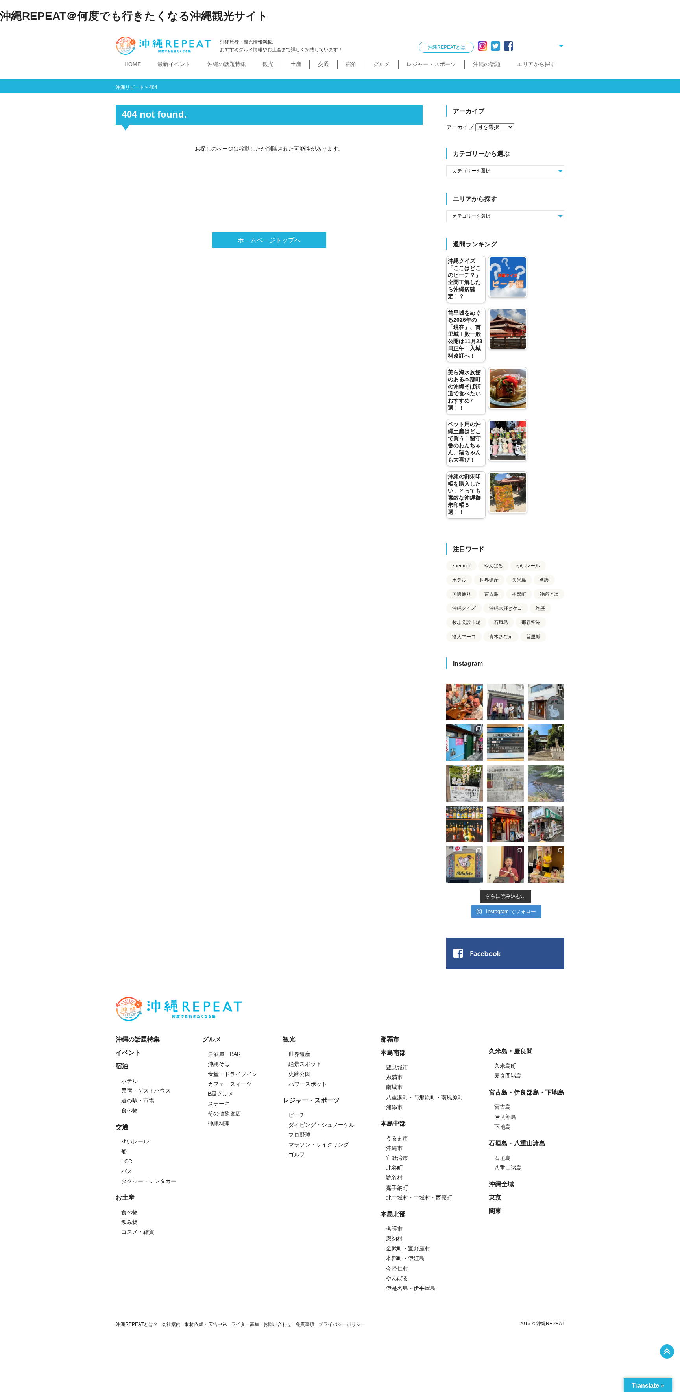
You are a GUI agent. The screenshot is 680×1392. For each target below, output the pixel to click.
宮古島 (491, 594)
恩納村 (394, 1238)
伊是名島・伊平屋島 (411, 1288)
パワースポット (307, 1084)
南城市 (394, 1087)
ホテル (459, 580)
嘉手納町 (397, 1188)
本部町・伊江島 (405, 1258)
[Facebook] (508, 46)
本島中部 (393, 1123)
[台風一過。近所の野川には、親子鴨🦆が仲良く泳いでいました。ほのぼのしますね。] (546, 783)
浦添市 (394, 1107)
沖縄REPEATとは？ (137, 1324)
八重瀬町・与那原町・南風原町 (424, 1097)
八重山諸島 (508, 1168)
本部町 (519, 594)
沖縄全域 (501, 1184)
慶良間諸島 (508, 1076)
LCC (126, 1161)
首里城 (533, 636)
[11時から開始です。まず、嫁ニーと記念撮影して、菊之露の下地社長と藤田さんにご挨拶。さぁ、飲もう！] (464, 864)
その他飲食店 (224, 1113)
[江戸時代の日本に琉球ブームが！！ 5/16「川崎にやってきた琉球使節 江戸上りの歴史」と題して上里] (505, 864)
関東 (495, 1210)
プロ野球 (299, 1135)
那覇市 (390, 1039)
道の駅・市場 (137, 1100)
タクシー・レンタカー (148, 1181)
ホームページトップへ (269, 240)
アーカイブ (460, 127)
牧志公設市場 (466, 622)
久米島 (519, 580)
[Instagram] (482, 46)
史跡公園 (299, 1074)
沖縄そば (549, 594)
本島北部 (393, 1214)
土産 (295, 64)
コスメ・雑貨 (137, 1232)
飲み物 (129, 1222)
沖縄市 (394, 1148)
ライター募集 (245, 1324)
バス (126, 1171)
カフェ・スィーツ (230, 1084)
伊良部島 (505, 1117)
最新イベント (173, 64)
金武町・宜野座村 (408, 1248)
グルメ (381, 64)
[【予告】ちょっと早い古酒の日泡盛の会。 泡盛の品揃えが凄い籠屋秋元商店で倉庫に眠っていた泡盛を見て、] (505, 702)
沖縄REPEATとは (446, 47)
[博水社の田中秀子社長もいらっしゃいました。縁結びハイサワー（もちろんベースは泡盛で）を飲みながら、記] (546, 864)
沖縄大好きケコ (505, 608)
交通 (323, 64)
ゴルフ (296, 1154)
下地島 (502, 1127)
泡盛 (540, 608)
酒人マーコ (464, 636)
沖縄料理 (219, 1124)
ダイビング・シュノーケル (321, 1125)
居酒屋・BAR (224, 1054)
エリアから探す (536, 64)
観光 (267, 64)
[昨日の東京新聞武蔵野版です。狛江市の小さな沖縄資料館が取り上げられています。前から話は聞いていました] (505, 783)
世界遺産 (489, 580)
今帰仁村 (397, 1268)
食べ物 (129, 1110)
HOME (132, 64)
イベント (128, 1052)
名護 (544, 580)
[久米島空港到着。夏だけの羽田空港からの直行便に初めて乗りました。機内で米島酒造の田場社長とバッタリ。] (505, 742)
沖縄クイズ (464, 608)
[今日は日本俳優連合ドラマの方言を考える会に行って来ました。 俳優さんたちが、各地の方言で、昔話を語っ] (464, 783)
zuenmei (461, 566)
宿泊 (351, 64)
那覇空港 (530, 622)
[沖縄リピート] (165, 46)
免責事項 (305, 1324)
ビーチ (296, 1115)
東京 (495, 1197)
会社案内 (171, 1324)
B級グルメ (220, 1094)
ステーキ (219, 1103)
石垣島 (501, 622)
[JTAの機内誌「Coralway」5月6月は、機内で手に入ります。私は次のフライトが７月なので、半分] (464, 824)
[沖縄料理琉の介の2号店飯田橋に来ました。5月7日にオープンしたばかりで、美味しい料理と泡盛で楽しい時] (505, 824)
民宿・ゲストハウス (146, 1090)
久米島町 (505, 1066)
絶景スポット (305, 1064)
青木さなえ (501, 636)
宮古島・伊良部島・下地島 (526, 1092)
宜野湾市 (397, 1158)
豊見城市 (397, 1067)
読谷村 (394, 1177)
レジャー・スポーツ (431, 64)
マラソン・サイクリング (318, 1144)
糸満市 (394, 1077)
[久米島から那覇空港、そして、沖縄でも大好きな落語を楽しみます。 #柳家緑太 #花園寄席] (464, 742)
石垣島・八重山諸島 (517, 1143)
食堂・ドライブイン (232, 1074)
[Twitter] (495, 46)
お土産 (125, 1197)
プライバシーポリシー (342, 1324)
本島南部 (393, 1052)
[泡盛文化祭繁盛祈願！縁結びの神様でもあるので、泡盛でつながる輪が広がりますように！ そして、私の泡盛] (546, 742)
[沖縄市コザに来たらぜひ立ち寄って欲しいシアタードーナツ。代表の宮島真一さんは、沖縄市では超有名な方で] (546, 702)
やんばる (493, 566)
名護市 (394, 1229)
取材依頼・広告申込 (206, 1324)
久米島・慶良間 (511, 1051)
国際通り (461, 594)
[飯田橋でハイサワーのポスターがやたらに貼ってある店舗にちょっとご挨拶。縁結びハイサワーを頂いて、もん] (546, 824)
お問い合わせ (277, 1324)
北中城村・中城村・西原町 (419, 1197)
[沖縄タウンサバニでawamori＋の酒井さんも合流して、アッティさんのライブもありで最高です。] (464, 702)
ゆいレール (528, 566)
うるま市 (397, 1138)
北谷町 (394, 1168)
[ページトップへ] (667, 1351)
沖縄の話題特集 (226, 64)
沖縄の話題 (487, 64)
